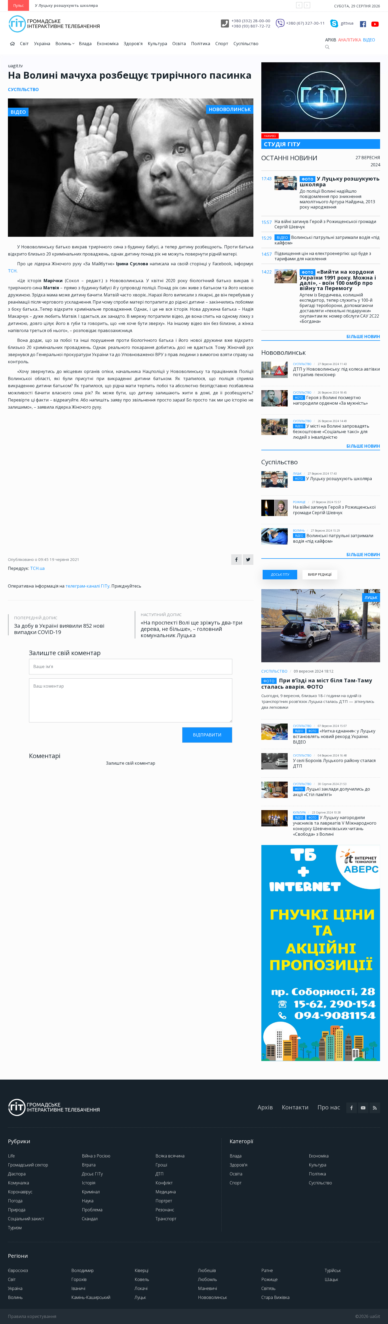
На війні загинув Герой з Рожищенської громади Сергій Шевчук (325, 224)
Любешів (207, 1270)
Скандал (90, 1219)
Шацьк (331, 1279)
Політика (200, 43)
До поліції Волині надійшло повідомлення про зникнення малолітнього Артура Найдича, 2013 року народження (337, 199)
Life (11, 1156)
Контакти (295, 1107)
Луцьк (297, 473)
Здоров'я (133, 43)
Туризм (15, 1228)
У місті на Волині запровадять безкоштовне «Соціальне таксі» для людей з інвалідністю (331, 431)
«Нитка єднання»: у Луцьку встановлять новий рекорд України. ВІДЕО (334, 736)
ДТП (159, 1174)
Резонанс (164, 1210)
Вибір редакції (320, 574)
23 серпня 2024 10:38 (326, 812)
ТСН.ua (37, 568)
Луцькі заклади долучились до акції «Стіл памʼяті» (331, 791)
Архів (330, 40)
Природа (16, 1210)
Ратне (267, 1270)
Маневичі (207, 1288)
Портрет (163, 1201)
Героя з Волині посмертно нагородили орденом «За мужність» (330, 400)
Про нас (329, 1107)
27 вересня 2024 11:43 (332, 364)
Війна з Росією (96, 1156)
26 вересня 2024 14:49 (332, 421)
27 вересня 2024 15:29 (325, 530)
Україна (42, 43)
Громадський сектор (28, 1165)
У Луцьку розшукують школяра (66, 5)
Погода (15, 1201)
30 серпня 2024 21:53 (332, 784)
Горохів (79, 1279)
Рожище (299, 502)
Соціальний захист (26, 1219)
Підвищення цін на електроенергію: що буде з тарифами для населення (323, 256)
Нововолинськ (212, 1297)
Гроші (161, 1165)
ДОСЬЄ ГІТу (280, 574)
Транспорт (165, 1219)
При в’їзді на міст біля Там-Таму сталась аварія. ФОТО (316, 683)
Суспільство (246, 43)
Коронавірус (20, 1192)
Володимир (82, 1270)
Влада (85, 43)
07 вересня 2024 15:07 (332, 726)
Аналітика (349, 40)
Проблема (92, 1210)
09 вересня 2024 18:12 (313, 671)
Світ (24, 43)
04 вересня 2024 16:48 (332, 755)
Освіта (179, 43)
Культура (157, 43)
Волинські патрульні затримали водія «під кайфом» (327, 240)
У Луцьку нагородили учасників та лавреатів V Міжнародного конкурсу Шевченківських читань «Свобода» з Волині (334, 826)
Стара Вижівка (275, 1297)
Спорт (221, 43)
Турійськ (333, 1270)
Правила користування (32, 1316)
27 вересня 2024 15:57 (326, 502)
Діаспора (17, 1174)
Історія (88, 1183)
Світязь (268, 1288)
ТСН (12, 271)
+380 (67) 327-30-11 (305, 23)
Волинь (63, 43)
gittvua (347, 23)
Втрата (89, 1165)
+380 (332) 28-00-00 (250, 20)
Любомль (207, 1279)
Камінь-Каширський (90, 1297)
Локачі (141, 1288)
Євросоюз (18, 1270)
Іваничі (78, 1288)
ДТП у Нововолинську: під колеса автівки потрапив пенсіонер (336, 371)
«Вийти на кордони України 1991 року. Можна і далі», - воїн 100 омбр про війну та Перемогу (338, 280)
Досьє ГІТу (92, 1174)
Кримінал (91, 1192)
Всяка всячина (169, 1156)
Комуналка (18, 1183)
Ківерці (141, 1270)
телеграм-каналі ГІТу (87, 586)
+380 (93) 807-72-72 (250, 26)
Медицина (165, 1192)
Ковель (142, 1279)
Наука (87, 1201)
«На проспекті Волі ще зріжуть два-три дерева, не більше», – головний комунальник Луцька (191, 629)
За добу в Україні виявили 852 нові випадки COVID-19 (59, 629)
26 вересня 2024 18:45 (332, 392)
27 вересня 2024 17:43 (322, 473)
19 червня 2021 (64, 559)
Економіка (108, 43)
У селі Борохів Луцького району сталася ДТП (334, 763)
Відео (369, 40)
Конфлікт (164, 1183)
